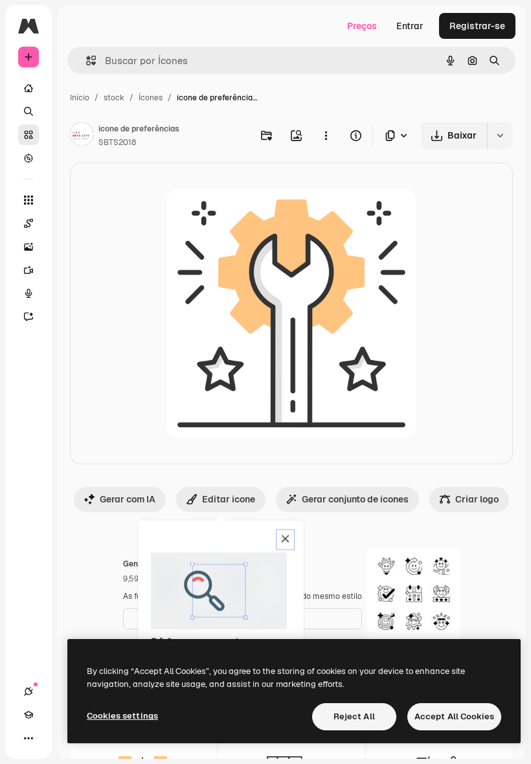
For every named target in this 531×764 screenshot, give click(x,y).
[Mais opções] (326, 135)
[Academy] (28, 714)
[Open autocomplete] (86, 60)
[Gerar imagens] (28, 246)
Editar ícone (228, 499)
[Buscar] (28, 111)
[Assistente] (28, 316)
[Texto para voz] (28, 293)
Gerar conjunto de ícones (355, 499)
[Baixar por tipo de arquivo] (397, 135)
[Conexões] (28, 691)
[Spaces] (28, 223)
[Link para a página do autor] (81, 136)
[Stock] (28, 134)
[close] (285, 540)
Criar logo (477, 499)
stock (114, 98)
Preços (362, 26)
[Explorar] (28, 158)
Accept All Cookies (454, 716)
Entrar (410, 26)
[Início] (28, 88)
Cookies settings (122, 715)
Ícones (151, 98)
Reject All (354, 716)
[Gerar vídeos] (28, 270)
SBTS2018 (117, 142)
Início (79, 98)
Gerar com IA (127, 499)
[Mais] (28, 738)
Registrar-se (477, 26)
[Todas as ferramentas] (28, 200)
